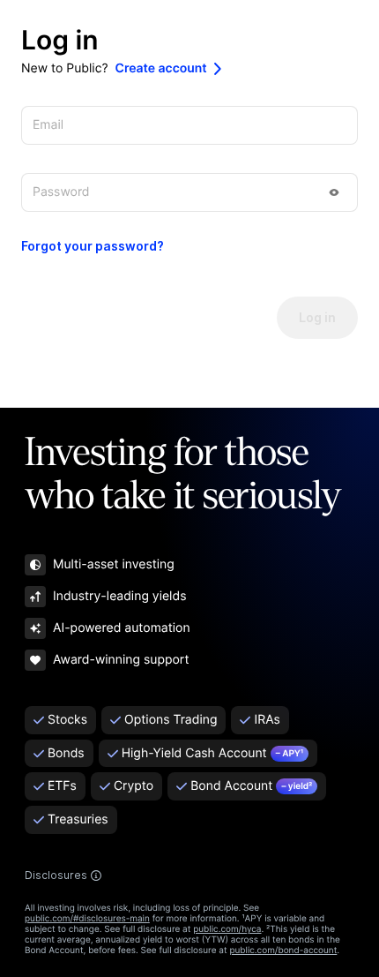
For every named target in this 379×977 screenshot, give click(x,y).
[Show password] (334, 192)
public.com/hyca (227, 929)
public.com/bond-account (283, 950)
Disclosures (56, 875)
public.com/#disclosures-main (87, 918)
